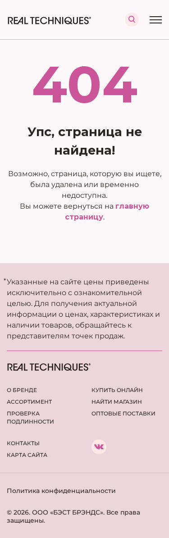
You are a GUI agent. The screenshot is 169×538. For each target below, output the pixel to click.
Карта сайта (27, 454)
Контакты (23, 443)
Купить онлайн (117, 390)
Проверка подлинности (30, 417)
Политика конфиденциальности (61, 491)
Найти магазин (116, 401)
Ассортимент (29, 401)
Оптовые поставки (123, 413)
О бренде (22, 390)
